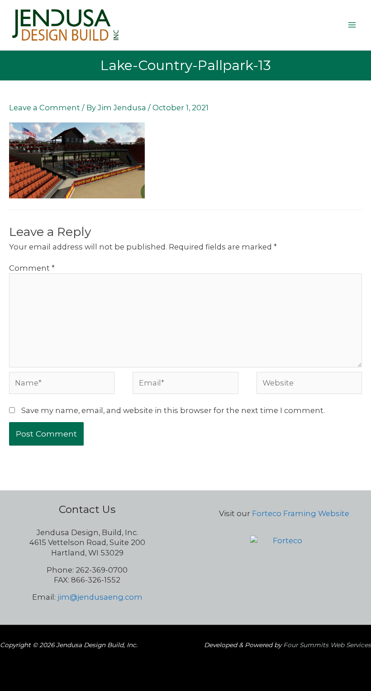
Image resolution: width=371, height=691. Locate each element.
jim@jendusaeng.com (100, 597)
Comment (32, 268)
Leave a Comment (44, 107)
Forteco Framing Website (300, 513)
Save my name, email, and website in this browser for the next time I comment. (173, 410)
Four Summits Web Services (327, 645)
